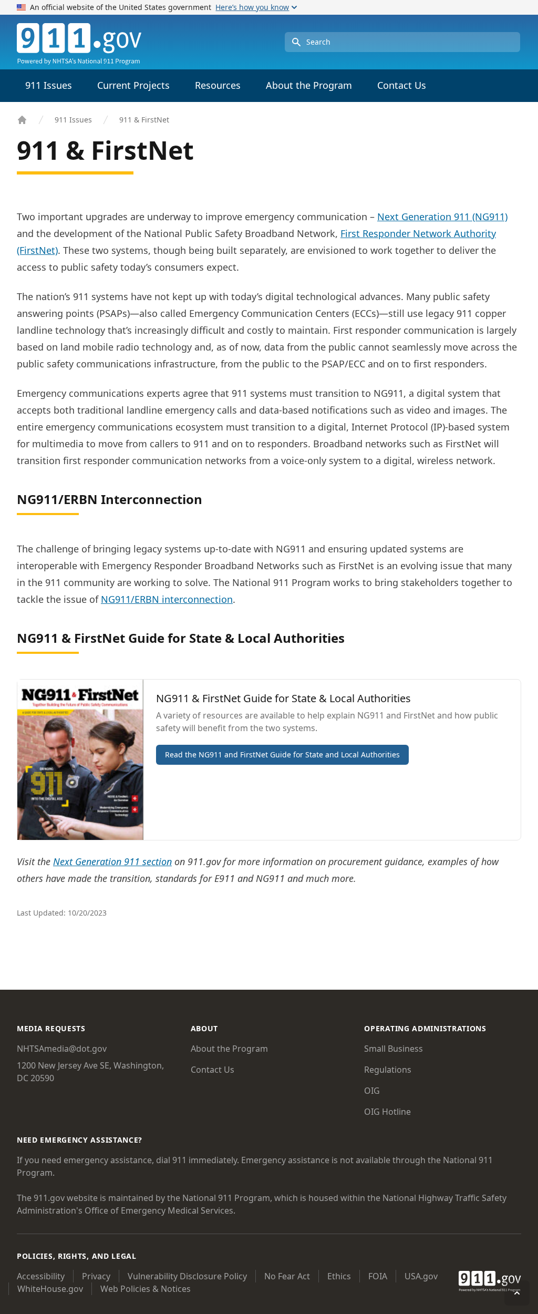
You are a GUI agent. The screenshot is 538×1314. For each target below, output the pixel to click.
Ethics (339, 1276)
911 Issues (73, 120)
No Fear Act (287, 1276)
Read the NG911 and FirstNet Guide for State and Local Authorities (282, 754)
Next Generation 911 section (112, 861)
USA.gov (421, 1276)
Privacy (96, 1276)
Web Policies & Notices (145, 1289)
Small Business (393, 1048)
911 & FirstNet (144, 120)
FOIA (377, 1276)
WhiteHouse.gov (50, 1289)
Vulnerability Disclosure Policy (187, 1276)
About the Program (229, 1048)
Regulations (387, 1069)
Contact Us (401, 85)
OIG (372, 1090)
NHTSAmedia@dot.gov (62, 1048)
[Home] (22, 120)
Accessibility (41, 1276)
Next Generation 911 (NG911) (442, 216)
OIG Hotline (387, 1111)
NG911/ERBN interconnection (167, 599)
